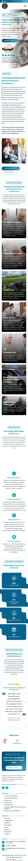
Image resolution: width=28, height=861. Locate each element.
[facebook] (23, 1)
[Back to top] (25, 858)
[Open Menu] (25, 6)
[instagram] (25, 1)
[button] (3, 702)
